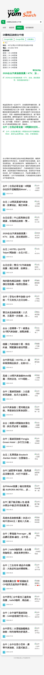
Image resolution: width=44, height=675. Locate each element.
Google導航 (20, 39)
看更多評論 (37, 70)
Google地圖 (8, 39)
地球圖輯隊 (29, 27)
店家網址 (30, 39)
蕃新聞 (11, 27)
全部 (4, 27)
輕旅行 (19, 27)
